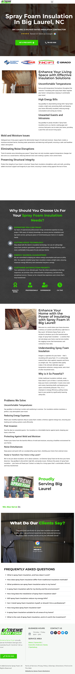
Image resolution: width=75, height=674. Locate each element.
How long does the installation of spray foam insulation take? (31, 594)
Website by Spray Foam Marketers (37, 671)
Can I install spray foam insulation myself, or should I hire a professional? (36, 603)
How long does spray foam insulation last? (24, 608)
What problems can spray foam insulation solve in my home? (31, 584)
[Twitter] (62, 632)
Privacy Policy (43, 666)
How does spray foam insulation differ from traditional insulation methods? (37, 580)
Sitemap (52, 666)
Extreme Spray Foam (7, 640)
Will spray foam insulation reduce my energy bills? (27, 598)
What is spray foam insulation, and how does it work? (28, 575)
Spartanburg (33, 647)
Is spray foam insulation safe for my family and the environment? (33, 589)
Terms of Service (31, 666)
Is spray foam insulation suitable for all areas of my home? (30, 612)
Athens (30, 643)
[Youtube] (59, 632)
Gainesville (37, 643)
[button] (52, 1)
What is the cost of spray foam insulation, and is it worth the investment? (36, 617)
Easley (45, 645)
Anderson (39, 645)
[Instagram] (55, 632)
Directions (59, 666)
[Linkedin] (66, 632)
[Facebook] (51, 632)
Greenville (31, 645)
